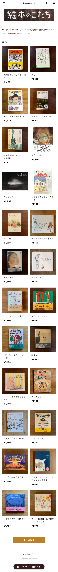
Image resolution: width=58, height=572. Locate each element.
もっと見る (29, 540)
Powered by (26, 559)
